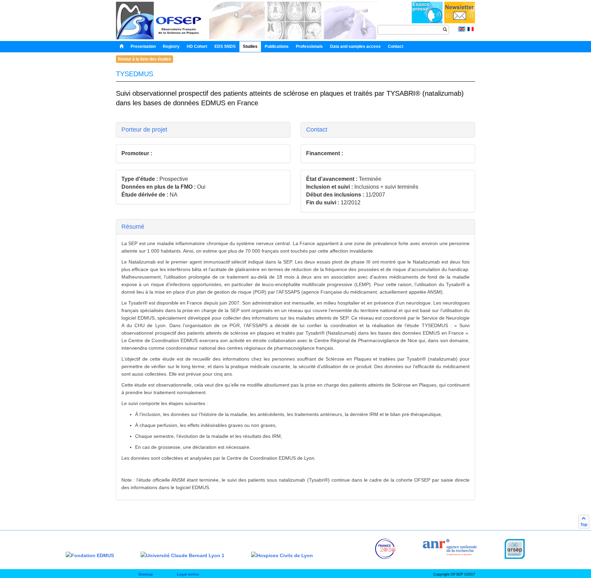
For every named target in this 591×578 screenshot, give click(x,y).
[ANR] (449, 547)
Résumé (132, 226)
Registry (171, 46)
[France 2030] (385, 548)
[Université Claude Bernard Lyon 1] (182, 555)
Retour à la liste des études (144, 59)
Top (583, 524)
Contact (316, 129)
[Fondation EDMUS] (90, 555)
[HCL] (282, 555)
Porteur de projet (144, 129)
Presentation (143, 46)
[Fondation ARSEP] (514, 549)
